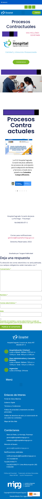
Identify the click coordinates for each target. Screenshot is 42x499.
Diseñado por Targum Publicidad (21, 253)
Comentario (5, 269)
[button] (23, 12)
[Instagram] (30, 7)
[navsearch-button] (8, 7)
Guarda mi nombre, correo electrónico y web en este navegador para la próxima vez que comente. (21, 321)
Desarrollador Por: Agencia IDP (21, 496)
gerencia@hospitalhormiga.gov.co (21, 238)
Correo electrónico (8, 303)
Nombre (4, 295)
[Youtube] (33, 7)
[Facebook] (26, 7)
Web (2, 311)
